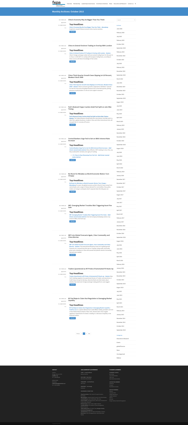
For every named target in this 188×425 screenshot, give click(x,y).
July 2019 (119, 106)
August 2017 (120, 195)
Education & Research (123, 338)
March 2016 (120, 260)
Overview (69, 3)
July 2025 (119, 36)
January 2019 (120, 129)
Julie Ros (64, 22)
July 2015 (119, 291)
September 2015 (121, 283)
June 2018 (119, 156)
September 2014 (121, 330)
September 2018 (121, 144)
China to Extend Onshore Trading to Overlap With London (90, 46)
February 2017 (120, 218)
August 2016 (120, 241)
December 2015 (121, 272)
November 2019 (121, 90)
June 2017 (119, 202)
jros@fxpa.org (55, 375)
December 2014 (121, 318)
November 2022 (121, 71)
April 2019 (119, 117)
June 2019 (119, 110)
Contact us (131, 3)
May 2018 (119, 160)
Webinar (119, 358)
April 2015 (119, 303)
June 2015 (119, 295)
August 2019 (120, 102)
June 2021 (119, 83)
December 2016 (121, 226)
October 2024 (120, 44)
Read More (72, 31)
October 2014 (120, 326)
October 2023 (120, 59)
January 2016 (120, 268)
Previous (78, 333)
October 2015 (120, 280)
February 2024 (120, 52)
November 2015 (121, 276)
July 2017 (119, 199)
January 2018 (120, 175)
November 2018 (121, 137)
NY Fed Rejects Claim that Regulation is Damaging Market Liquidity (90, 299)
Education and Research (120, 3)
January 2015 (120, 314)
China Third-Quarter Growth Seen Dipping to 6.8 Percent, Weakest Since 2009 (90, 76)
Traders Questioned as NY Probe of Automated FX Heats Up (90, 269)
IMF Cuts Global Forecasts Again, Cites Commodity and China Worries (89, 236)
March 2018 (120, 168)
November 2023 (121, 56)
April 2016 (119, 256)
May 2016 (119, 253)
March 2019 (120, 121)
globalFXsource (62, 25)
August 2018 (120, 148)
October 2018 (120, 141)
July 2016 (119, 245)
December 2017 (121, 179)
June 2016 (119, 249)
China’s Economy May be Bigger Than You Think (86, 20)
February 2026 (120, 32)
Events (118, 342)
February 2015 (120, 310)
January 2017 (120, 222)
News (110, 3)
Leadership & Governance (88, 3)
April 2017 (119, 210)
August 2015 (120, 287)
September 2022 (121, 75)
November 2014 (121, 322)
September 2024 (121, 48)
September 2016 (121, 237)
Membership (76, 3)
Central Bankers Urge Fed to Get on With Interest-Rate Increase (89, 140)
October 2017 (120, 187)
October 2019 (120, 94)
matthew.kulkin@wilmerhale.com (58, 383)
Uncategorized (121, 354)
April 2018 (119, 164)
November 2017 (121, 183)
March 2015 (120, 307)
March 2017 (120, 214)
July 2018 (119, 152)
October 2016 (120, 233)
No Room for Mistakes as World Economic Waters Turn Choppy (88, 175)
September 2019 (121, 98)
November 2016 (121, 229)
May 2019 (119, 114)
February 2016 (120, 264)
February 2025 (120, 40)
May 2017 (119, 206)
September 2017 (121, 191)
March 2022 (120, 79)
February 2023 (120, 67)
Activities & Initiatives (102, 3)
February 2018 (120, 171)
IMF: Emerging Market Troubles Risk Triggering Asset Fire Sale (90, 206)
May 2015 (119, 299)
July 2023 (119, 63)
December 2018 (121, 133)
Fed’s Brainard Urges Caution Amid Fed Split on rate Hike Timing (89, 108)
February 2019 (120, 125)
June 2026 (119, 29)
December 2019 (121, 86)
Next (89, 333)
